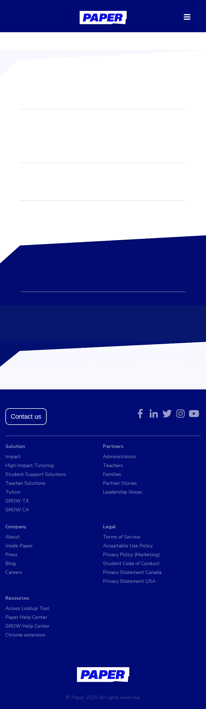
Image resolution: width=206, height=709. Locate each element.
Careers (13, 572)
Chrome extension (25, 635)
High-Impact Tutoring (29, 465)
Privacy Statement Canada (132, 572)
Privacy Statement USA (129, 581)
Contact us (26, 416)
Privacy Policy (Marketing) (131, 554)
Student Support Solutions (35, 474)
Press (11, 554)
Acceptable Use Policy (128, 545)
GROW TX (17, 501)
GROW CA (17, 510)
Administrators (119, 456)
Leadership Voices (122, 492)
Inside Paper (19, 545)
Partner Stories (120, 483)
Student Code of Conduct (131, 563)
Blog (10, 563)
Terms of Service (121, 537)
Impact (13, 456)
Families (112, 474)
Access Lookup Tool (27, 608)
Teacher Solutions (25, 483)
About (12, 537)
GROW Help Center (27, 626)
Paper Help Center (26, 617)
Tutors (12, 492)
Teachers (113, 465)
